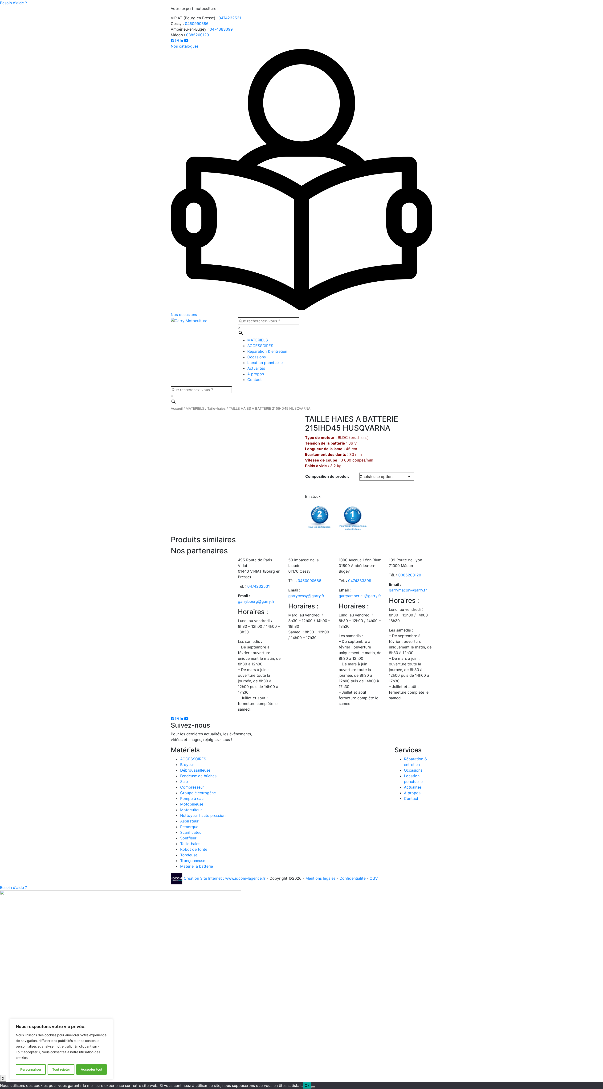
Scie (184, 781)
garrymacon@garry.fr (408, 590)
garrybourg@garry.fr (256, 601)
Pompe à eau (192, 798)
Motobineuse (191, 804)
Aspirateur (189, 821)
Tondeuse (188, 855)
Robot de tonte (193, 849)
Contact (254, 379)
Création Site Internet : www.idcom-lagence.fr (225, 878)
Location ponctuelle (265, 362)
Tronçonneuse (192, 860)
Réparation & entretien (267, 351)
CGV (374, 878)
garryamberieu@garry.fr (360, 595)
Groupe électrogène (198, 792)
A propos (255, 374)
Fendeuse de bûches (198, 775)
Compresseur (192, 787)
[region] (61, 1049)
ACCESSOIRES (260, 345)
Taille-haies (216, 408)
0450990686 (196, 23)
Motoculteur (191, 809)
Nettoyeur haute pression (202, 815)
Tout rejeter (61, 1069)
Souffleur (188, 838)
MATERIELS (257, 340)
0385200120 (197, 34)
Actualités (256, 368)
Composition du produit (327, 476)
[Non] (313, 1087)
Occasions (256, 357)
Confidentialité (352, 878)
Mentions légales (320, 878)
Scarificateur (191, 832)
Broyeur (187, 764)
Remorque (189, 826)
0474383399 (221, 29)
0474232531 (230, 18)
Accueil (177, 408)
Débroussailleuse (195, 770)
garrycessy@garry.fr (306, 595)
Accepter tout (91, 1069)
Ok (307, 1085)
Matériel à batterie (196, 866)
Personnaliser (30, 1069)
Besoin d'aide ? (13, 2)
